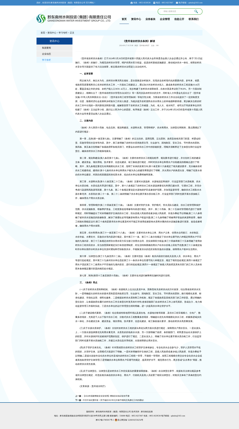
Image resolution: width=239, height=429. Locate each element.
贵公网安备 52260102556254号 (130, 420)
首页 (124, 19)
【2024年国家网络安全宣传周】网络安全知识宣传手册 (106, 396)
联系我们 (194, 19)
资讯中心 (136, 19)
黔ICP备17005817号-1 (105, 420)
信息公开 (179, 19)
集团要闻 (46, 48)
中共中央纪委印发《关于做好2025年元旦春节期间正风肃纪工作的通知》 (114, 400)
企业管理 (165, 19)
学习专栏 (63, 33)
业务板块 (150, 19)
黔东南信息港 (147, 412)
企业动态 (46, 54)
